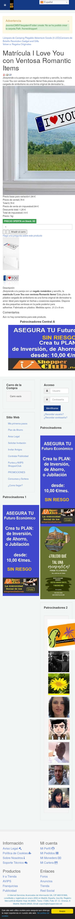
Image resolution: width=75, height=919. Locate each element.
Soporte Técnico (14, 862)
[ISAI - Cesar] (59, 729)
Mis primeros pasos (17, 423)
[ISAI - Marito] (59, 661)
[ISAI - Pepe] (59, 775)
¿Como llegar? (15, 485)
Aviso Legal (14, 436)
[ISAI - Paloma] (59, 706)
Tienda (44, 886)
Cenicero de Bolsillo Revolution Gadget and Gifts (37, 39)
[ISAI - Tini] (59, 797)
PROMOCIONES (16, 472)
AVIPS (7, 881)
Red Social (47, 890)
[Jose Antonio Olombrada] (21, 550)
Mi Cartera (47, 862)
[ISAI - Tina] (59, 684)
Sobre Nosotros (13, 858)
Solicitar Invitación (17, 443)
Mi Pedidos (48, 853)
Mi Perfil (46, 848)
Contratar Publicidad (18, 456)
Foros (44, 876)
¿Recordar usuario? (54, 414)
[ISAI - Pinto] (59, 752)
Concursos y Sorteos (18, 478)
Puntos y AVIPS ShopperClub (15, 464)
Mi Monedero (49, 858)
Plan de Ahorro (15, 429)
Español (48, 2)
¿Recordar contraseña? (55, 417)
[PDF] (4, 74)
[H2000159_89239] (11, 245)
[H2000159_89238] (11, 261)
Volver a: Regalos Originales (17, 44)
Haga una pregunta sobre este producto (22, 235)
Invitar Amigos (15, 449)
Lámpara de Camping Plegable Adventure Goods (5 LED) (31, 37)
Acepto (62, 911)
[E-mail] (10, 74)
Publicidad (10, 890)
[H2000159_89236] (11, 278)
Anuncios (46, 881)
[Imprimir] (7, 74)
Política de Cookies (16, 853)
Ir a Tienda (10, 876)
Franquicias (10, 886)
